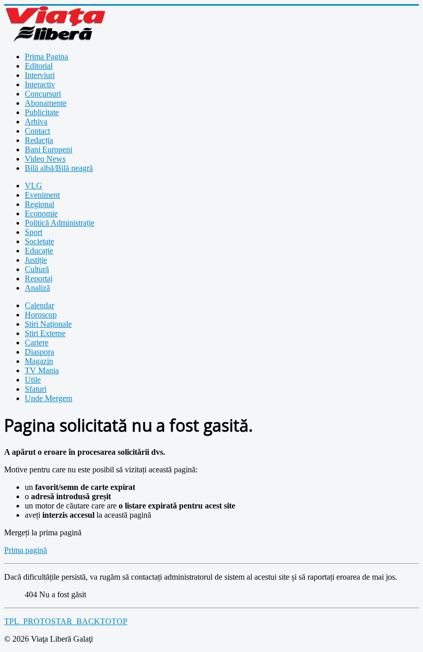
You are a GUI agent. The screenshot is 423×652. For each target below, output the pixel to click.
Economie (41, 213)
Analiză (37, 287)
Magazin (39, 361)
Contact (37, 130)
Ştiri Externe (45, 333)
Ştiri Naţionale (48, 324)
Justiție (36, 260)
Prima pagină (25, 550)
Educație (39, 250)
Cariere (36, 342)
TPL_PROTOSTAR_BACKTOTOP (65, 621)
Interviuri (40, 75)
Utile (33, 379)
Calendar (39, 305)
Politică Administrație (59, 222)
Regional (39, 204)
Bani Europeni (48, 149)
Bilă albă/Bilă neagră (59, 168)
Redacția (39, 140)
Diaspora (39, 351)
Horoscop (41, 314)
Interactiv (40, 84)
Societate (39, 241)
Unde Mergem (48, 398)
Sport (33, 232)
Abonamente (46, 103)
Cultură (37, 269)
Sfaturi (35, 389)
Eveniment (42, 194)
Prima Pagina (46, 56)
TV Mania (42, 370)
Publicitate (42, 112)
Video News (45, 158)
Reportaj (39, 278)
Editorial (39, 65)
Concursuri (43, 93)
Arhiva (36, 121)
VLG (33, 185)
